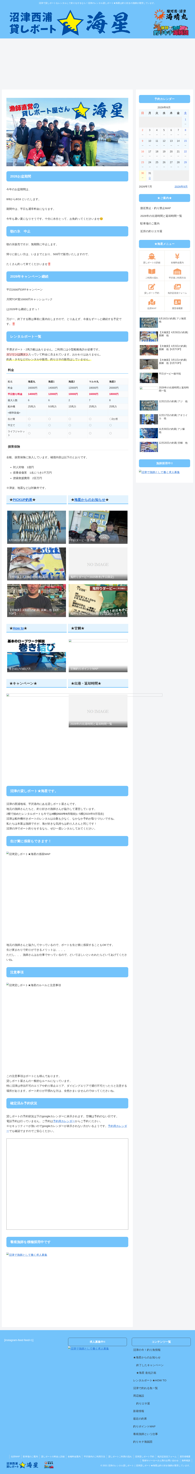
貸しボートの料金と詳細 (53, 1456)
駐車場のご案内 (150, 223)
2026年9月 (181, 186)
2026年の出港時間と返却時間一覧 (161, 215)
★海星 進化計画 (146, 1372)
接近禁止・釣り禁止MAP (155, 208)
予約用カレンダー (64, 1121)
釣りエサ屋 (143, 1403)
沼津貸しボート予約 (144, 1456)
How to (18, 628)
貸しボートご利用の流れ (120, 1456)
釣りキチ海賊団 (142, 1441)
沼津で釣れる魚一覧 (145, 1388)
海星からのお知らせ (89, 500)
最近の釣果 (140, 1418)
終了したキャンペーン (150, 1365)
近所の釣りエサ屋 (151, 231)
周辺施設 (138, 1395)
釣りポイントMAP (144, 1426)
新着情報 (138, 1411)
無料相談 (186, 1460)
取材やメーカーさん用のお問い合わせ (160, 1460)
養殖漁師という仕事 (145, 1434)
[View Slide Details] (67, 132)
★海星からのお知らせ (147, 1357)
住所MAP (15, 1456)
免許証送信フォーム (167, 1456)
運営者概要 (185, 1456)
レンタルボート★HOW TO (149, 1380)
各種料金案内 (74, 1456)
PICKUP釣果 (22, 500)
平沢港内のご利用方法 (94, 1456)
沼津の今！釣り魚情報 (147, 1349)
